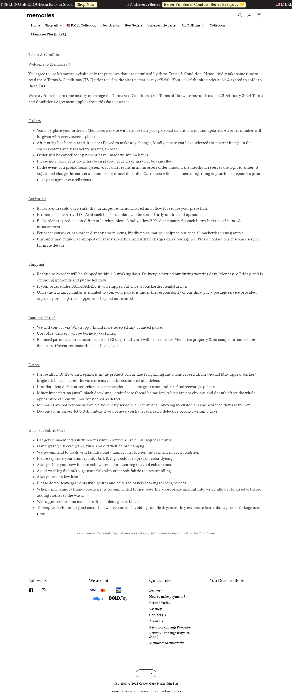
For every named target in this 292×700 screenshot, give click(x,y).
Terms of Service (122, 691)
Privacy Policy (148, 691)
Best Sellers (133, 25)
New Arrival (110, 25)
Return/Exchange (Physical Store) (170, 635)
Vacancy (155, 609)
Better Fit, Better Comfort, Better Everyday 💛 (197, 4)
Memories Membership (166, 643)
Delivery (155, 590)
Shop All (51, 25)
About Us (156, 621)
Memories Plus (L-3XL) (48, 34)
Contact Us (157, 615)
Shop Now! (78, 4)
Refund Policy (159, 603)
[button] (240, 15)
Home (35, 25)
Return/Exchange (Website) (170, 627)
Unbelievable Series (162, 25)
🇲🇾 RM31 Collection (81, 25)
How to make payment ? (167, 597)
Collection (217, 25)
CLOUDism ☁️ (193, 25)
